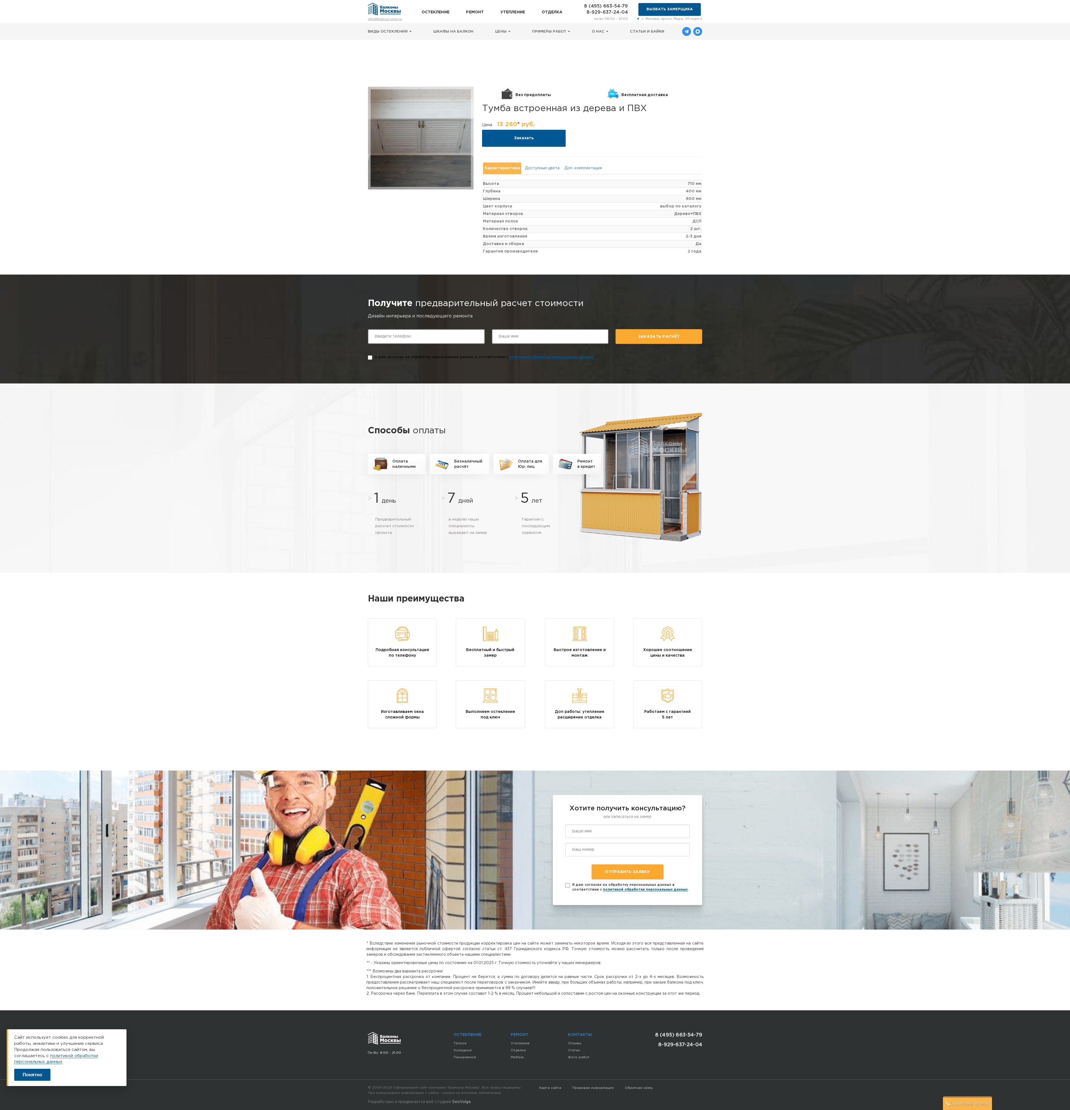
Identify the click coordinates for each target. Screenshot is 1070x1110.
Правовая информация (593, 1087)
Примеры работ (549, 31)
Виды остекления (388, 31)
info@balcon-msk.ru (385, 19)
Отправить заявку (627, 872)
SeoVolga (461, 1102)
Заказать (524, 138)
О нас (598, 31)
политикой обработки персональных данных (551, 357)
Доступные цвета (542, 168)
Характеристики (502, 168)
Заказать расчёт (659, 336)
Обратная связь (639, 1087)
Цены (501, 31)
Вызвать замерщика (669, 9)
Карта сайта (550, 1087)
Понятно (32, 1074)
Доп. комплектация (583, 168)
